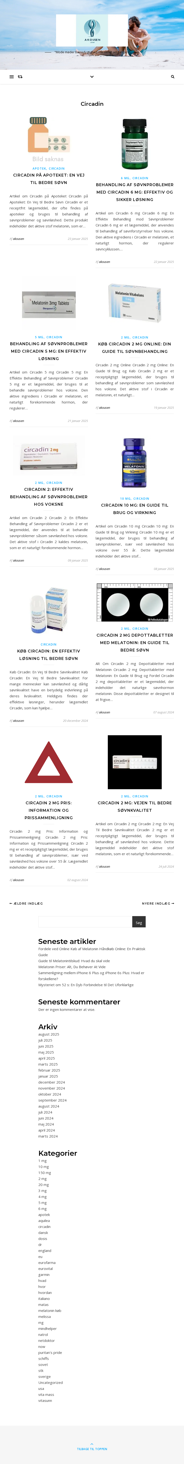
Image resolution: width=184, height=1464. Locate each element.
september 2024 (52, 1100)
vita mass (46, 1394)
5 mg (39, 337)
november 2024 (51, 1088)
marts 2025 (48, 1064)
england (44, 1250)
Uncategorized (50, 1382)
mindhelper (47, 1328)
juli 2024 (45, 1112)
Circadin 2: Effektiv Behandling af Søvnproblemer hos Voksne (49, 497)
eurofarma (47, 1262)
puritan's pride (50, 1352)
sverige (44, 1376)
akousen (18, 239)
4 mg (42, 1196)
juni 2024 (45, 1118)
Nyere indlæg (157, 903)
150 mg (44, 1172)
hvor (42, 1286)
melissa (44, 1316)
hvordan (45, 1292)
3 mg (42, 1190)
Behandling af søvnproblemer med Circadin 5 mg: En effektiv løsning (49, 351)
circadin (57, 168)
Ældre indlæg (28, 903)
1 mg (42, 1160)
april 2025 (46, 1058)
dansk (43, 1232)
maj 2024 (46, 1124)
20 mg (43, 1184)
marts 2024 (48, 1136)
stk (40, 1370)
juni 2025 (45, 1046)
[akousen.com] (92, 30)
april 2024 (46, 1130)
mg (41, 1322)
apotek (39, 168)
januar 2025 (48, 1076)
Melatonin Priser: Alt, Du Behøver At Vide (72, 966)
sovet (43, 1364)
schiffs (43, 1358)
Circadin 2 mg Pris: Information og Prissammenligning (49, 810)
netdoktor (46, 1340)
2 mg (125, 337)
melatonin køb (49, 1310)
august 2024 (48, 1106)
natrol (43, 1334)
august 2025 (48, 1034)
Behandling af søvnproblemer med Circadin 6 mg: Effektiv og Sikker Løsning (135, 192)
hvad (42, 1280)
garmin (44, 1274)
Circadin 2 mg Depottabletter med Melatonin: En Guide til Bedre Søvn (135, 642)
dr (40, 1244)
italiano (44, 1298)
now (41, 1346)
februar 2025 (49, 1070)
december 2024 (51, 1082)
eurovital (45, 1268)
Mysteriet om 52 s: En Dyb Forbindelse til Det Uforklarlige (86, 984)
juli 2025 (45, 1040)
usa (41, 1388)
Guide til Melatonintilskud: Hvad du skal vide (74, 960)
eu (40, 1256)
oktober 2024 (49, 1094)
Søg (139, 922)
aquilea (44, 1220)
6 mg (125, 178)
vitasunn (45, 1400)
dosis (42, 1238)
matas (43, 1304)
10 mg (125, 499)
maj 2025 (46, 1052)
